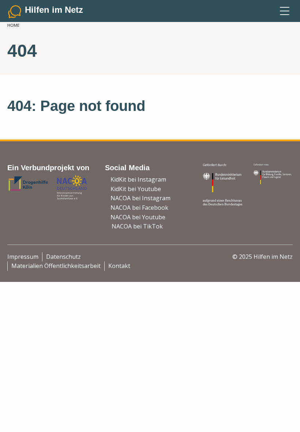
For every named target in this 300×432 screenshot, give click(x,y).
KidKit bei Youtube (135, 189)
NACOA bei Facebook (139, 208)
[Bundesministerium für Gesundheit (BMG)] (223, 184)
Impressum (22, 257)
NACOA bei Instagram (140, 198)
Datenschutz (63, 257)
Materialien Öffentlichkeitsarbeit (56, 266)
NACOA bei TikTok (137, 226)
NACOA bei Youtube (137, 217)
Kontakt (119, 266)
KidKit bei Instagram (138, 179)
